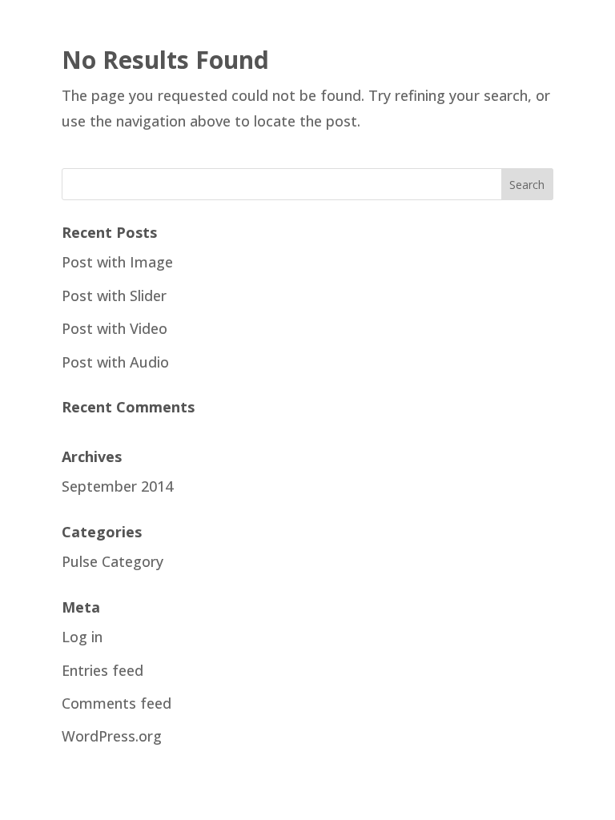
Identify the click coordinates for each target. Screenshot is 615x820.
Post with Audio (115, 362)
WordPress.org (112, 736)
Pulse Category (112, 561)
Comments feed (116, 703)
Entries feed (102, 670)
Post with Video (114, 328)
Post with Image (117, 261)
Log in (82, 636)
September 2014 (117, 486)
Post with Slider (114, 295)
